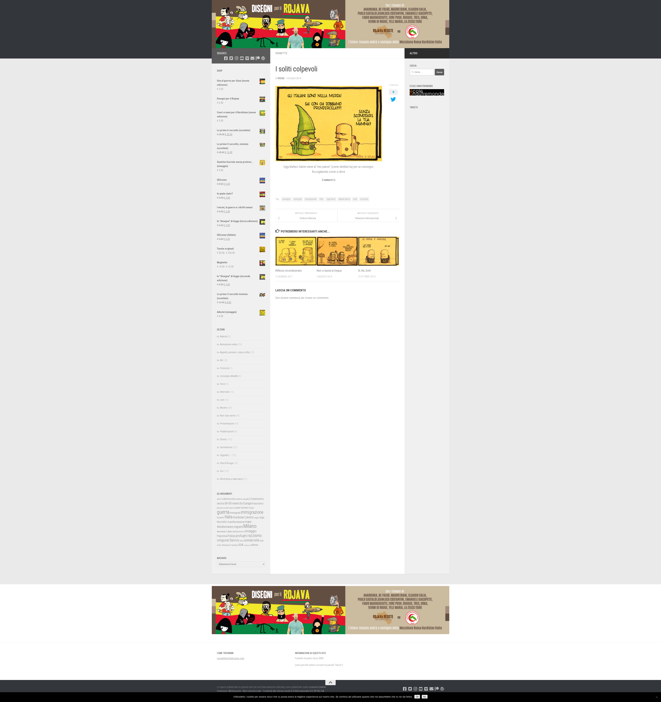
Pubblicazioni (227, 431)
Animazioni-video (229, 344)
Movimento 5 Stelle (224, 531)
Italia (228, 516)
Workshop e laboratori (231, 479)
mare (248, 522)
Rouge (281, 78)
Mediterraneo (225, 527)
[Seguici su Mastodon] (263, 58)
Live (222, 399)
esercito (238, 503)
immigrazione (310, 199)
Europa (247, 503)
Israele (220, 517)
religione (223, 540)
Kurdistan (238, 517)
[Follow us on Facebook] (226, 58)
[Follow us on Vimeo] (247, 58)
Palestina (222, 536)
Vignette (281, 53)
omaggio (250, 531)
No (424, 696)
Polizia (231, 536)
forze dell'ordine (227, 508)
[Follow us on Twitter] (231, 58)
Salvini (234, 540)
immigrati (298, 199)
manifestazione (236, 522)
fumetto (244, 507)
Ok (417, 696)
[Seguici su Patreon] (258, 58)
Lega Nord (331, 199)
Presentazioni (227, 423)
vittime (254, 545)
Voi (221, 471)
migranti (238, 527)
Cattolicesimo (229, 498)
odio (355, 199)
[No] (656, 697)
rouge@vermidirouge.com (230, 658)
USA (240, 545)
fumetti (237, 508)
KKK (321, 199)
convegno (286, 199)
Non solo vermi (227, 415)
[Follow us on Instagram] (236, 58)
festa (219, 508)
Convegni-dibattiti (229, 376)
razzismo (364, 199)
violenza (247, 545)
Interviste (224, 391)
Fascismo (257, 503)
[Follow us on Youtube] (242, 58)
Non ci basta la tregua (329, 270)
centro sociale (243, 499)
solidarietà (251, 540)
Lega (256, 517)
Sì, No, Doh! (364, 270)
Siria (242, 540)
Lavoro (249, 517)
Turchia (234, 545)
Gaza (251, 507)
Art (221, 360)
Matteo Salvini (344, 199)
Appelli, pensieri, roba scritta (235, 352)
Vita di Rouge (226, 463)
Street (223, 439)
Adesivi (224, 336)
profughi (241, 536)
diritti (228, 503)
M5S (225, 522)
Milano (249, 526)
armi (219, 499)
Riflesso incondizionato (288, 270)
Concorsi (224, 368)
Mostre (223, 407)
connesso (294, 297)
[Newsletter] (252, 58)
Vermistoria (226, 447)
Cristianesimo (256, 498)
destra (220, 503)
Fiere (222, 384)
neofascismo (238, 531)
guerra (223, 512)
